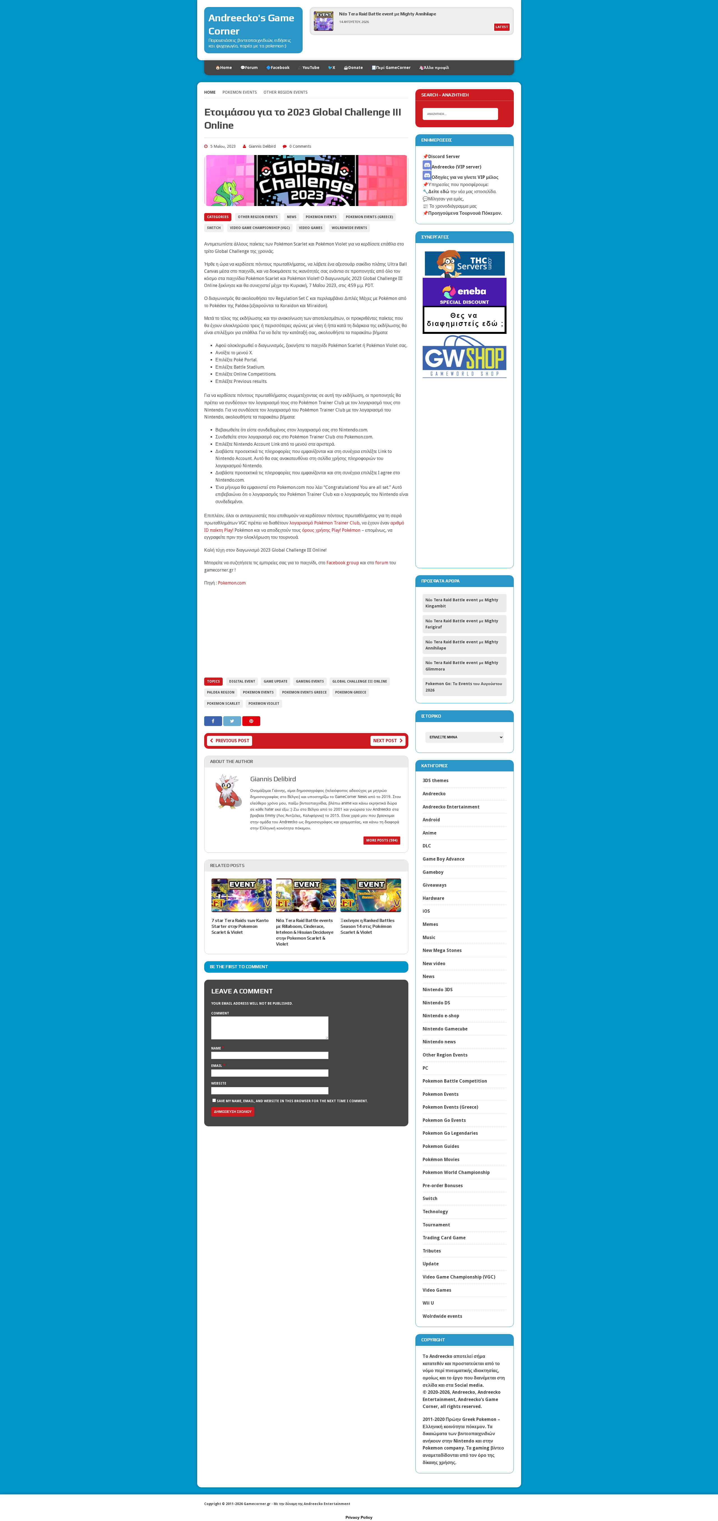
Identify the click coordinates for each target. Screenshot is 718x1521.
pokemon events (258, 692)
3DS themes (435, 780)
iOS (426, 911)
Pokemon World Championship (456, 1172)
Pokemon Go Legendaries (450, 1133)
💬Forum (249, 67)
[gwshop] (465, 374)
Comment (220, 1013)
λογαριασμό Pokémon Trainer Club (324, 523)
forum (381, 562)
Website (218, 1083)
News (291, 217)
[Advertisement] (306, 631)
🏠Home (223, 67)
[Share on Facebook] (213, 721)
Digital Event (242, 681)
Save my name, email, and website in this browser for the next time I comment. (292, 1101)
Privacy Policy (359, 1517)
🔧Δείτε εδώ (436, 191)
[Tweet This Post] (232, 721)
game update (275, 681)
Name (216, 1048)
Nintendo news (439, 1041)
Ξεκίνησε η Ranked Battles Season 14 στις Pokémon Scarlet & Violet (367, 926)
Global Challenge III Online (359, 681)
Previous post (232, 740)
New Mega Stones (442, 950)
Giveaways (435, 885)
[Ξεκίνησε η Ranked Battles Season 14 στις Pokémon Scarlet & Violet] (370, 908)
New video (434, 963)
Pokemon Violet (263, 704)
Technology (435, 1211)
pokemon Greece (350, 692)
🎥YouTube (308, 67)
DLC (427, 846)
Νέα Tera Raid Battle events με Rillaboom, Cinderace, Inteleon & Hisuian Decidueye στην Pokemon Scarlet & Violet (304, 932)
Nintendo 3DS (438, 989)
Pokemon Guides (441, 1146)
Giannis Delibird (262, 146)
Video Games (311, 228)
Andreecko (434, 793)
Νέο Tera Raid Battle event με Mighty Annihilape (387, 14)
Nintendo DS (436, 1002)
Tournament (436, 1225)
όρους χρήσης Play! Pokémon (331, 530)
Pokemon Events (239, 92)
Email (217, 1066)
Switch (214, 228)
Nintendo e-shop (441, 1015)
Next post (385, 740)
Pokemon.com (232, 583)
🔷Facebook (277, 67)
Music (429, 937)
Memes (430, 924)
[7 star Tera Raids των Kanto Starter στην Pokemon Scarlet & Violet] (241, 908)
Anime (429, 833)
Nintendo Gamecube (445, 1029)
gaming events (310, 681)
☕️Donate (353, 67)
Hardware (433, 898)
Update (431, 1263)
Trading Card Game (444, 1237)
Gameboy (433, 872)
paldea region (220, 692)
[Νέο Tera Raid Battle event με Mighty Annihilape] (323, 29)
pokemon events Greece (304, 692)
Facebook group (342, 562)
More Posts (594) (381, 840)
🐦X (331, 67)
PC (425, 1068)
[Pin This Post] (251, 721)
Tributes (432, 1251)
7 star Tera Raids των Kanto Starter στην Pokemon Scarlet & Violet (240, 926)
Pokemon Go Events (444, 1120)
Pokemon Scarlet (223, 704)
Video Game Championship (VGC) (260, 228)
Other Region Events (258, 217)
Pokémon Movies (441, 1159)
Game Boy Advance (443, 859)
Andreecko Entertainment (451, 807)
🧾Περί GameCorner (391, 67)
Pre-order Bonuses (443, 1185)
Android (431, 819)
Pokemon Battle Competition (455, 1081)
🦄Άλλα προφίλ (434, 67)
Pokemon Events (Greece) (369, 217)
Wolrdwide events (349, 228)
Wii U (428, 1303)
